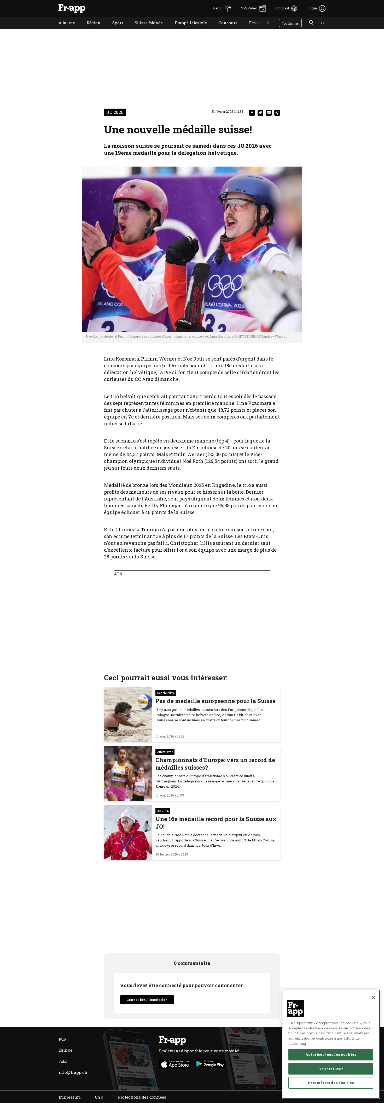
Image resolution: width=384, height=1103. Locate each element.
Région (90, 29)
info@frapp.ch (73, 1072)
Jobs (63, 1061)
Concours (224, 29)
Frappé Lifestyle (187, 29)
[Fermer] (373, 997)
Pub (62, 1039)
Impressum (70, 1097)
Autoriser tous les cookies (330, 1054)
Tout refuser (331, 1068)
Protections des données (142, 1097)
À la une (63, 29)
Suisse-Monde (145, 29)
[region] (331, 1044)
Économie (255, 29)
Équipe (65, 1050)
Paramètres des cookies (331, 1082)
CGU (99, 1097)
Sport (113, 29)
